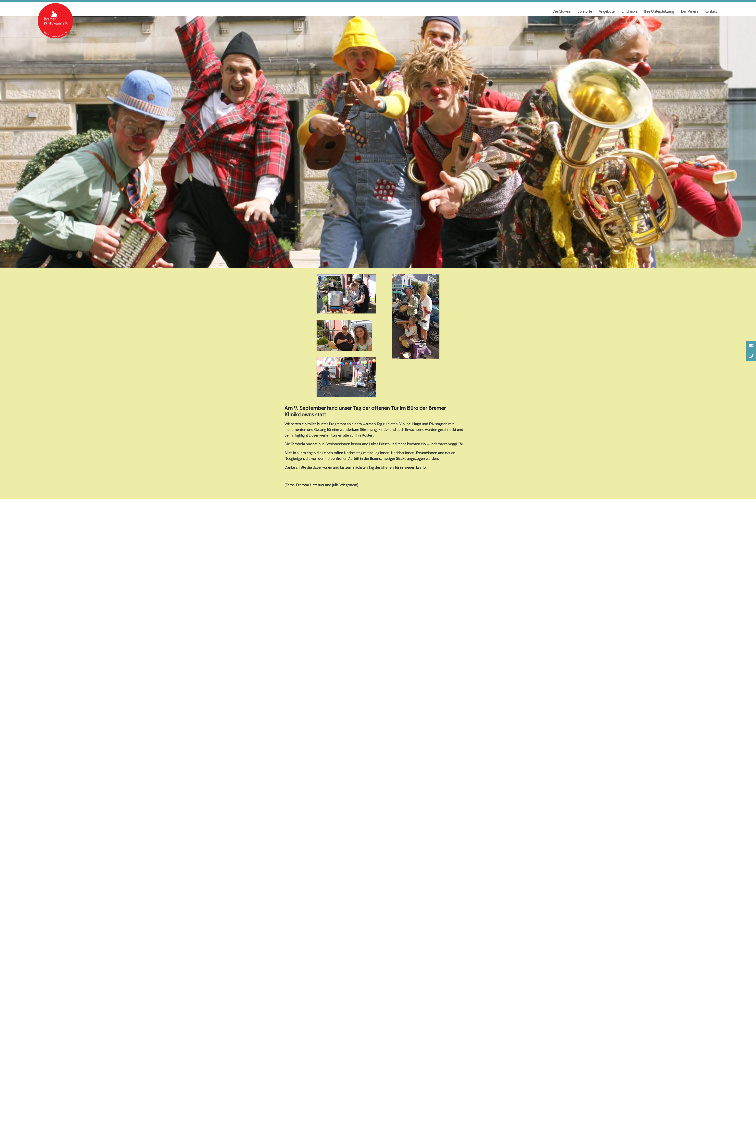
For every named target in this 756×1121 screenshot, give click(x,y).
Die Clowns (561, 11)
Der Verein (689, 11)
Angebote (607, 11)
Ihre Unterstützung (659, 11)
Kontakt (711, 11)
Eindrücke (629, 11)
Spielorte (584, 11)
